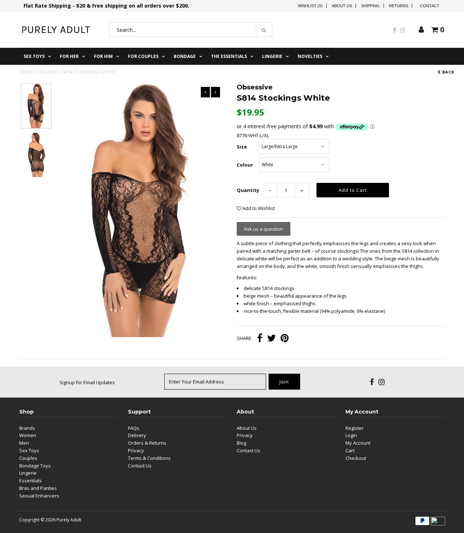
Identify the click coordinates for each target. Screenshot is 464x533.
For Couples (143, 56)
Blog (241, 443)
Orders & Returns (147, 443)
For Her (69, 56)
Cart (350, 450)
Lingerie (272, 56)
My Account (357, 443)
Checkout (355, 458)
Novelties (310, 56)
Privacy (136, 450)
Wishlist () (310, 6)
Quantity (248, 190)
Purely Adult (69, 520)
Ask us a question (263, 229)
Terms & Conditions (149, 458)
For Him (103, 56)
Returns (398, 6)
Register (354, 428)
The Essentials (229, 56)
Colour (245, 164)
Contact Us (140, 465)
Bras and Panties (38, 488)
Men (24, 443)
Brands (27, 428)
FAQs (133, 428)
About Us (342, 6)
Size (242, 146)
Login (351, 435)
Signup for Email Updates (87, 382)
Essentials (30, 480)
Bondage (185, 56)
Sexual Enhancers (39, 495)
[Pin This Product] (285, 338)
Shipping (370, 6)
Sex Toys (34, 56)
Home (26, 72)
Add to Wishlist (258, 208)
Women (27, 435)
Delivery (137, 435)
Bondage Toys (35, 465)
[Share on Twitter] (271, 338)
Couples (28, 458)
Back (447, 72)
